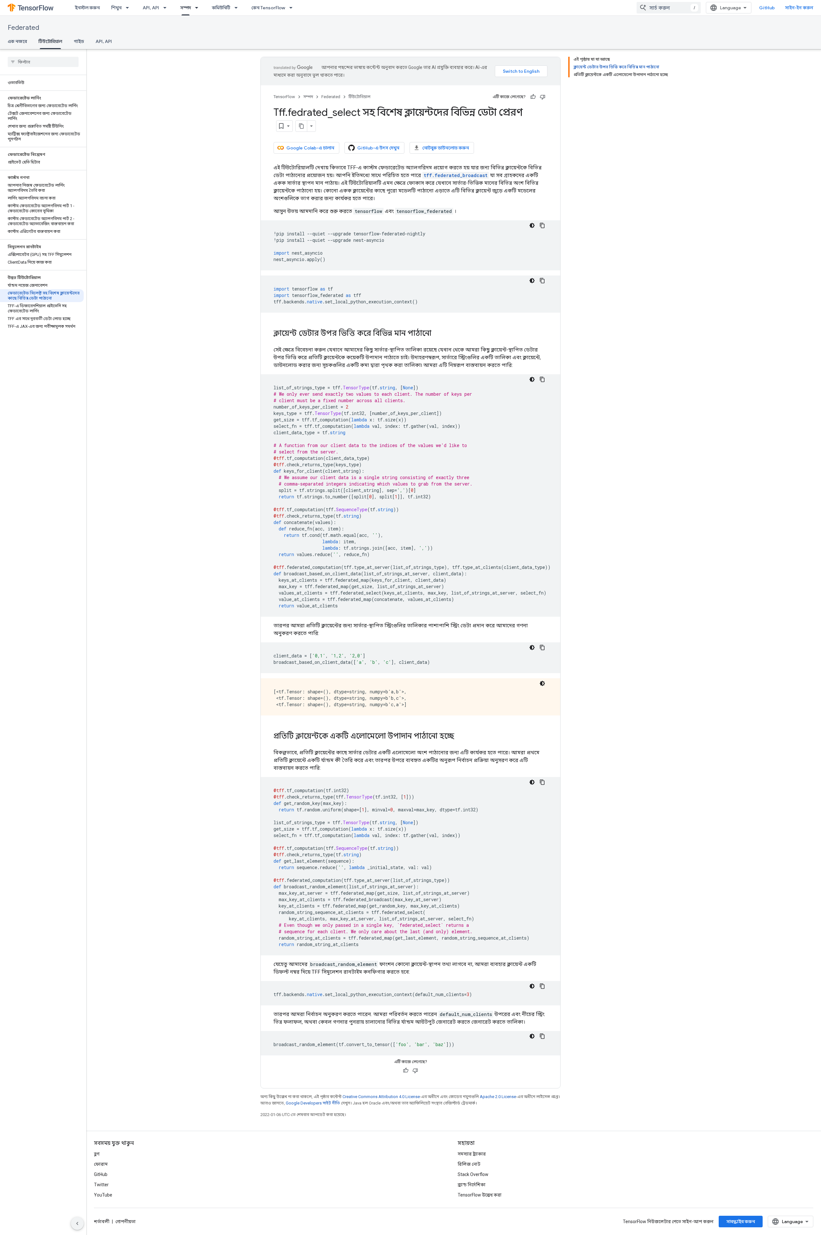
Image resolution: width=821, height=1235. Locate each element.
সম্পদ (185, 8)
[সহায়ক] (533, 97)
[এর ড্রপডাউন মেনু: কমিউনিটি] (238, 7)
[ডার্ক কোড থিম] (532, 225)
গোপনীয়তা (125, 1221)
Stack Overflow (473, 1174)
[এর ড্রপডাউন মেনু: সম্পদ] (198, 7)
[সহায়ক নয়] (542, 97)
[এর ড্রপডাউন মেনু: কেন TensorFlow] (292, 7)
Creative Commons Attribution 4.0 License (381, 1096)
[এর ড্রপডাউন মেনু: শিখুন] (129, 7)
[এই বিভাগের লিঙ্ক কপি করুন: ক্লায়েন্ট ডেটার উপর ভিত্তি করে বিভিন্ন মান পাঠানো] (437, 334)
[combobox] (669, 7)
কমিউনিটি (221, 8)
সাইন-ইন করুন (799, 7)
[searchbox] (43, 62)
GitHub (767, 8)
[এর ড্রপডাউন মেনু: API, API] (166, 7)
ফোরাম (101, 1164)
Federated (23, 28)
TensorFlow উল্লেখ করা (480, 1194)
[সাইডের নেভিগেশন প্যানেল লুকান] (77, 1223)
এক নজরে (17, 41)
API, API (151, 8)
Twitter (101, 1184)
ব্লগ (96, 1153)
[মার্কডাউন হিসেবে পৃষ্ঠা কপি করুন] (301, 126)
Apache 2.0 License (498, 1096)
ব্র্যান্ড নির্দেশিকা (472, 1184)
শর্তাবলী (101, 1221)
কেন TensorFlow (268, 8)
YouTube (103, 1194)
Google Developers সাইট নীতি (313, 1103)
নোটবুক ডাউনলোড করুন (445, 148)
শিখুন (116, 8)
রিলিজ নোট (469, 1164)
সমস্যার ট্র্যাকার (472, 1153)
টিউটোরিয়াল (50, 41)
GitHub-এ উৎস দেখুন (378, 148)
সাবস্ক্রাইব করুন (740, 1221)
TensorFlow (284, 96)
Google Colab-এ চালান (310, 148)
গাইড (79, 41)
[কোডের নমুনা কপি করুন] (542, 225)
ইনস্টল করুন (87, 8)
